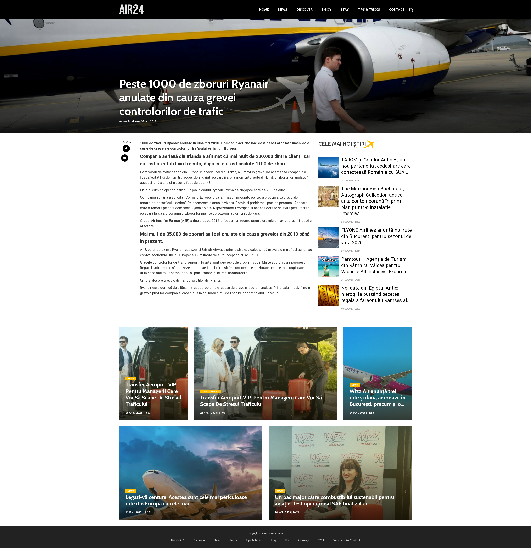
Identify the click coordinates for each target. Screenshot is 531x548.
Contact (396, 9)
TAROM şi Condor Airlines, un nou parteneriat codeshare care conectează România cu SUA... (376, 166)
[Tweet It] (124, 158)
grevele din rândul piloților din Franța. (193, 280)
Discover (304, 9)
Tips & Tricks (369, 9)
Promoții (303, 540)
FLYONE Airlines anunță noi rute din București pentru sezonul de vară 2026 (376, 236)
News (282, 9)
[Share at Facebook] (126, 148)
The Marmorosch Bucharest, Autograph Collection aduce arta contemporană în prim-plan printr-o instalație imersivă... (372, 201)
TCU (321, 540)
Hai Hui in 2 (178, 540)
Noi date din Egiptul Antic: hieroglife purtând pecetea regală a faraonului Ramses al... (376, 294)
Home (264, 9)
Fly (287, 540)
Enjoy (326, 9)
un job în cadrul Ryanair (205, 190)
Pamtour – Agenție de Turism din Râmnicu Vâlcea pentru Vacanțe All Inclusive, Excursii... (375, 265)
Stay (345, 9)
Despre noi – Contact (346, 540)
